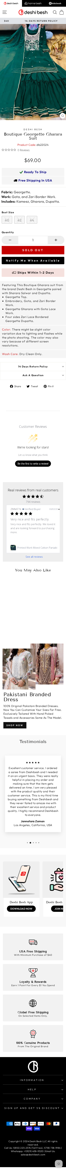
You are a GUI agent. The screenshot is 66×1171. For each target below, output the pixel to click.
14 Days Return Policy (33, 366)
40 (7, 220)
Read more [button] (16, 536)
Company (32, 1098)
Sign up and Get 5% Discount (32, 1108)
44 (32, 220)
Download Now (21, 908)
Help (32, 1089)
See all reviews (34, 556)
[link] (34, 547)
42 (19, 220)
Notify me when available (33, 260)
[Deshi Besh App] (21, 879)
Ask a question (33, 375)
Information (32, 1080)
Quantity (8, 232)
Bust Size (8, 212)
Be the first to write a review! (33, 463)
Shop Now (14, 725)
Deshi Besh (33, 129)
